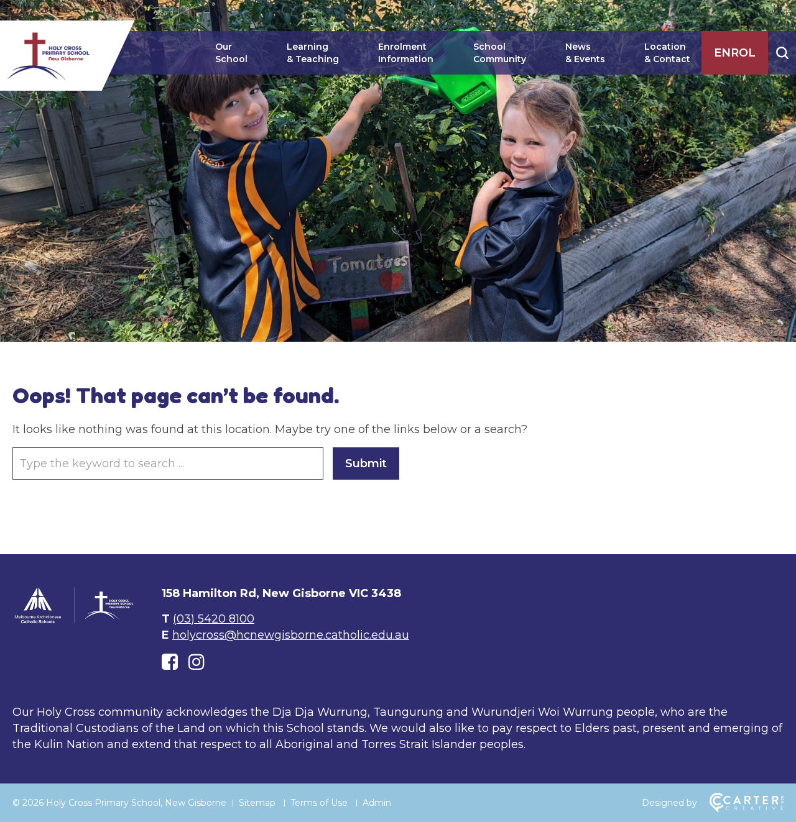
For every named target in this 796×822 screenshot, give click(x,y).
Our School (231, 53)
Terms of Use (319, 802)
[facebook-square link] (170, 662)
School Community (499, 53)
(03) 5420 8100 (213, 619)
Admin (377, 802)
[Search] (782, 53)
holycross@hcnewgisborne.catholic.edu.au (290, 635)
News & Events (585, 53)
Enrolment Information (405, 53)
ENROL (735, 53)
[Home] (74, 621)
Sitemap (257, 802)
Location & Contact (667, 53)
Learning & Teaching (313, 53)
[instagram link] (196, 662)
